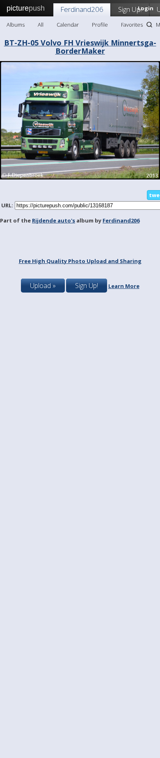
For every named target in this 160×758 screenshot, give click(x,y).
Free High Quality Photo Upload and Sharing (80, 261)
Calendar (68, 24)
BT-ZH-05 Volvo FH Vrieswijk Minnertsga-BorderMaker (80, 47)
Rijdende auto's (53, 220)
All (40, 24)
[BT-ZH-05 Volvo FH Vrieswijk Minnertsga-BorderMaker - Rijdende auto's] (80, 177)
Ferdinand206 (81, 9)
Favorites (132, 24)
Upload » (43, 285)
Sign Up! (130, 9)
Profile (100, 24)
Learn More (123, 286)
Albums (16, 24)
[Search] (149, 24)
